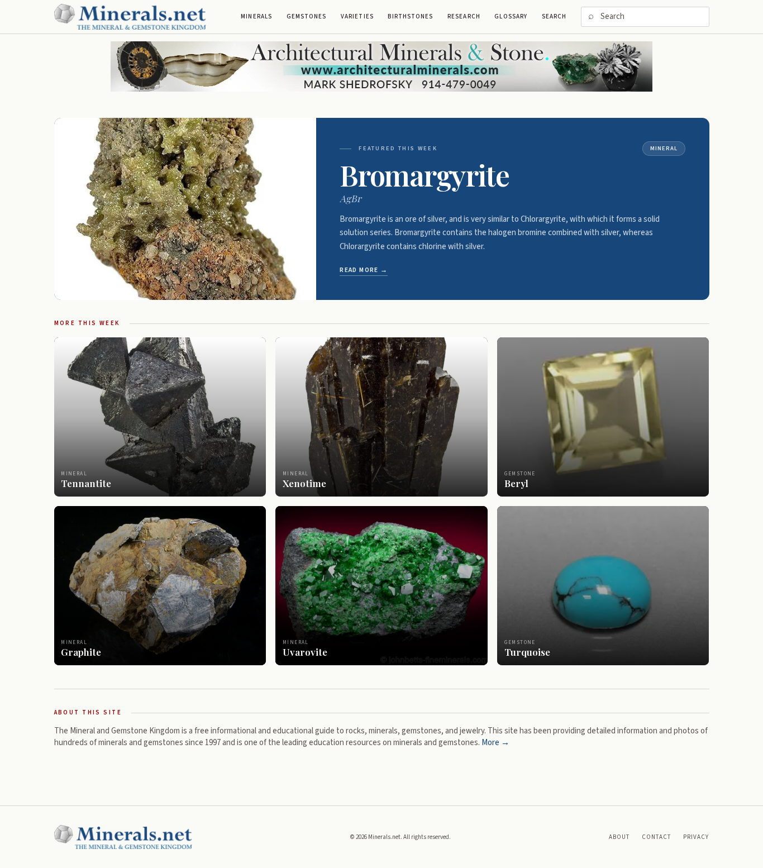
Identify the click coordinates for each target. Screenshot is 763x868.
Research (463, 16)
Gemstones (307, 16)
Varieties (357, 16)
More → (495, 742)
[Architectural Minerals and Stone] (381, 66)
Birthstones (410, 16)
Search (554, 16)
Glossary (510, 16)
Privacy (696, 837)
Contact (656, 837)
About (619, 837)
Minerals (256, 16)
